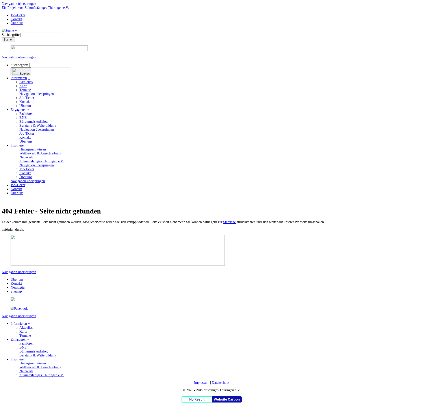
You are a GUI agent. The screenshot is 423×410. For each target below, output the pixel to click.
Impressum (201, 382)
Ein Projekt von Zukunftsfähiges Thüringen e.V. (35, 7)
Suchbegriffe (11, 35)
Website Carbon (227, 399)
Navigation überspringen (19, 4)
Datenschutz (220, 382)
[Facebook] (19, 308)
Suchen (8, 39)
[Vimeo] (13, 301)
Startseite (229, 222)
